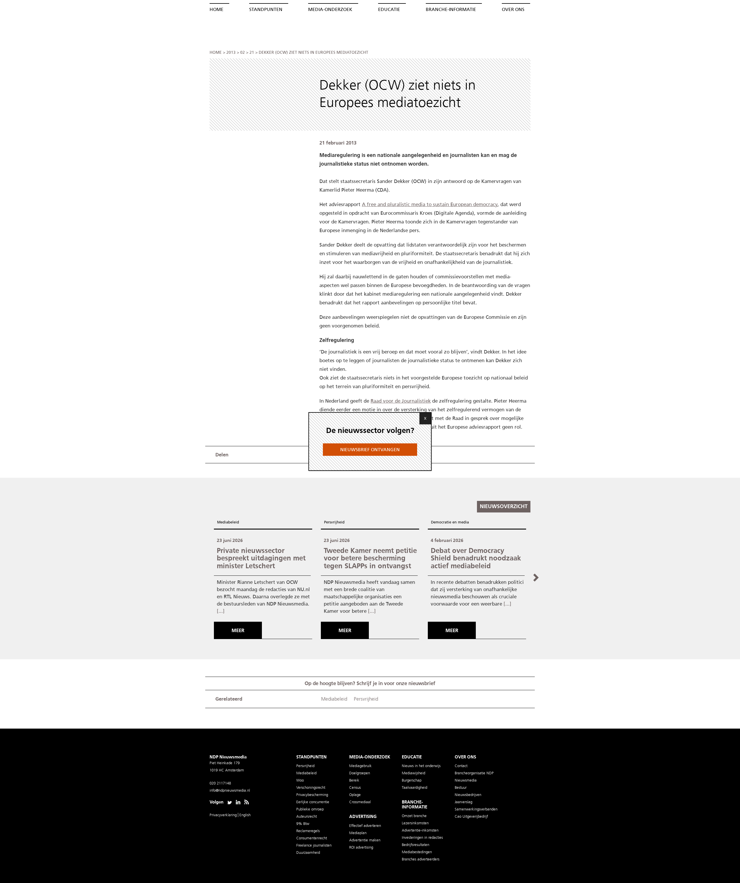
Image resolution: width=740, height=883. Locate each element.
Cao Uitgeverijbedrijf (471, 816)
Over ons (513, 9)
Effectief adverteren (365, 825)
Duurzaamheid (308, 852)
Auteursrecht (306, 816)
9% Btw (302, 823)
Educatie (389, 9)
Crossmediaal (360, 802)
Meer (238, 630)
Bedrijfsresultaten (415, 845)
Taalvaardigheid (414, 787)
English (245, 815)
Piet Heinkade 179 (225, 763)
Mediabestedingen (417, 852)
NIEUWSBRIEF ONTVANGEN (370, 449)
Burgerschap (411, 780)
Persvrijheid (334, 522)
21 (251, 52)
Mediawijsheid (413, 773)
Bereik (354, 780)
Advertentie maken (364, 840)
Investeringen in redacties (422, 837)
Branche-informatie (451, 9)
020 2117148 (220, 783)
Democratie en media (450, 522)
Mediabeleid (228, 522)
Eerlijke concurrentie (312, 802)
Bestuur (461, 787)
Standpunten (265, 9)
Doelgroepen (359, 773)
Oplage (355, 795)
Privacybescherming (312, 795)
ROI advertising (361, 847)
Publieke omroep (310, 809)
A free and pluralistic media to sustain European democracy (429, 204)
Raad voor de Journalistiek (401, 401)
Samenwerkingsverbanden (476, 809)
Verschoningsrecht (310, 787)
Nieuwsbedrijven (468, 795)
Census (355, 787)
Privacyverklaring (224, 815)
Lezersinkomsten (415, 823)
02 (242, 52)
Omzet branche (414, 816)
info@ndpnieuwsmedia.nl (230, 790)
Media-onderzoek (330, 9)
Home (216, 9)
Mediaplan (358, 833)
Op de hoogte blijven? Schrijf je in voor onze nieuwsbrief (370, 683)
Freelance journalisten (314, 845)
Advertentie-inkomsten (420, 830)
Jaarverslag (463, 802)
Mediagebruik (360, 766)
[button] (535, 577)
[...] (221, 611)
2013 (231, 52)
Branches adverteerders (420, 859)
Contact (461, 766)
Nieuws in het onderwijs (421, 766)
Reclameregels (308, 831)
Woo (300, 780)
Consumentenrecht (311, 838)
